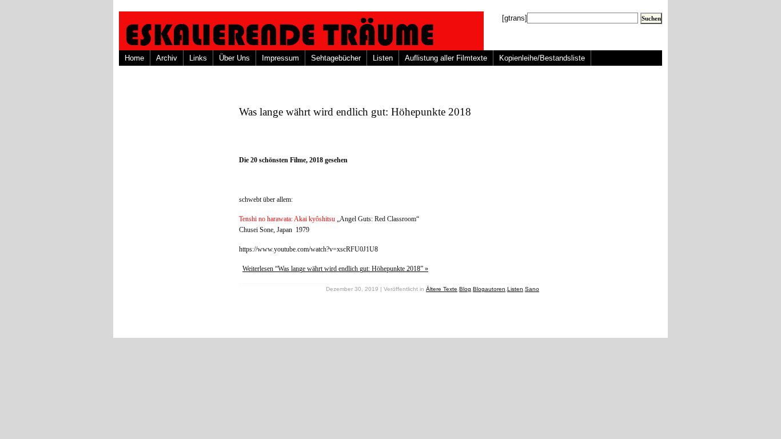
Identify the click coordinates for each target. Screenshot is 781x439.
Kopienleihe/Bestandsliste (542, 58)
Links (198, 58)
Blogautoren (489, 289)
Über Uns (234, 58)
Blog (465, 289)
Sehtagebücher (336, 58)
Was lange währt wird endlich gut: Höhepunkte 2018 (355, 112)
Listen (383, 58)
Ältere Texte (441, 289)
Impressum (280, 58)
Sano (532, 289)
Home (134, 58)
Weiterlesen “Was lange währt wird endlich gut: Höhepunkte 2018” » (335, 269)
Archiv (166, 58)
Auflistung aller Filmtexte (446, 58)
